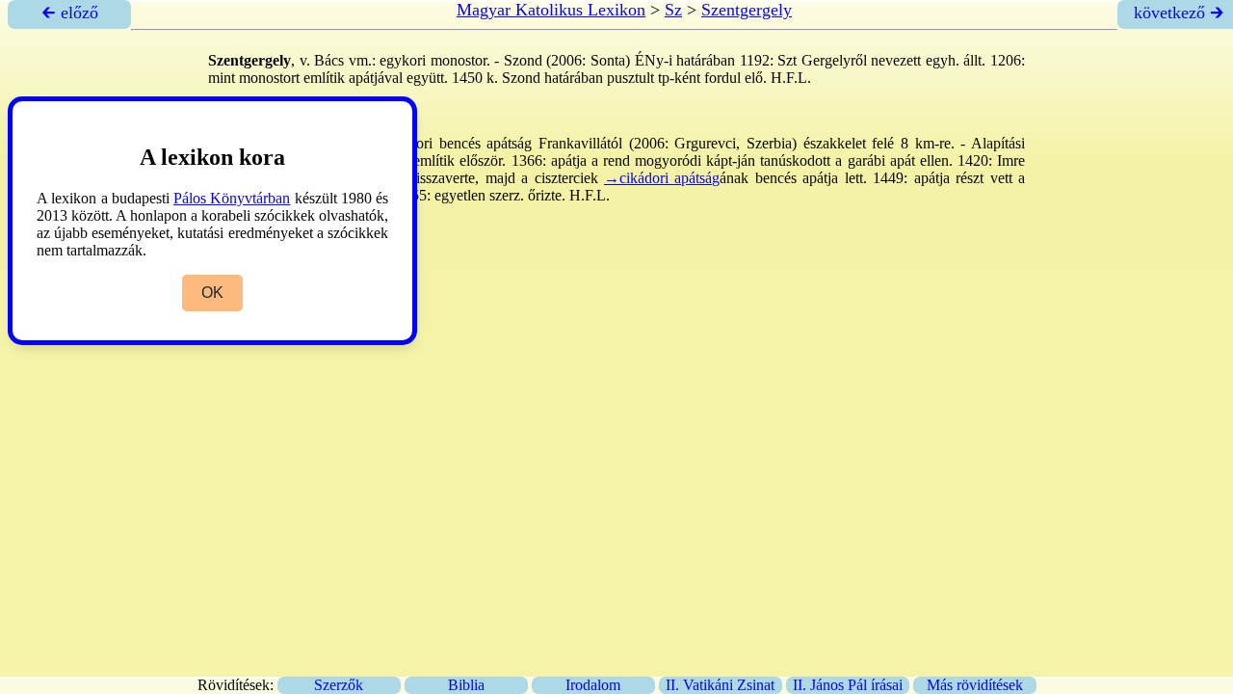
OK (212, 292)
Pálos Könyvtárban (231, 198)
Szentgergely (746, 9)
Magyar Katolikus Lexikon (551, 9)
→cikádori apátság (662, 178)
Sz (673, 9)
